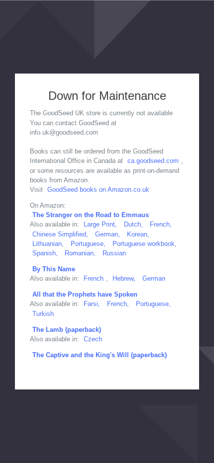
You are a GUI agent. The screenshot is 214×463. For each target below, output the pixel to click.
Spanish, (45, 253)
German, (107, 234)
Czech (93, 339)
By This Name (53, 269)
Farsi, (92, 304)
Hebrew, (123, 278)
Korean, (138, 234)
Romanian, (80, 253)
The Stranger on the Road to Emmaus (90, 215)
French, (161, 224)
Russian (114, 253)
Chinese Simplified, (60, 234)
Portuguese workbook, (144, 243)
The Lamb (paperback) (66, 329)
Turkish (43, 313)
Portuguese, (88, 243)
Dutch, (134, 224)
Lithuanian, (48, 243)
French (94, 278)
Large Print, (100, 224)
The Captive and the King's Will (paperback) (99, 355)
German (153, 278)
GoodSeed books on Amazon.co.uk (98, 189)
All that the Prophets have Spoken (84, 294)
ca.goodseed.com (153, 160)
